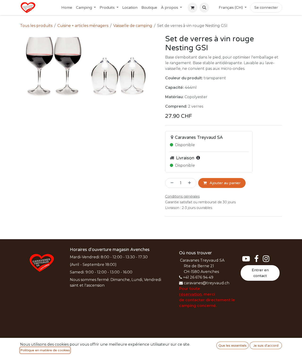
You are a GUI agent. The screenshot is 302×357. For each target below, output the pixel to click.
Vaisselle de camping (132, 25)
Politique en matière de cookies (45, 350)
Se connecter (266, 7)
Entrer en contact (260, 273)
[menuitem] (66, 7)
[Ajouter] (191, 183)
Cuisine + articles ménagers (82, 25)
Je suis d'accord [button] (265, 346)
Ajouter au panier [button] (225, 183)
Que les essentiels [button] (232, 346)
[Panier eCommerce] (192, 8)
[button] (204, 8)
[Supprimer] (170, 183)
